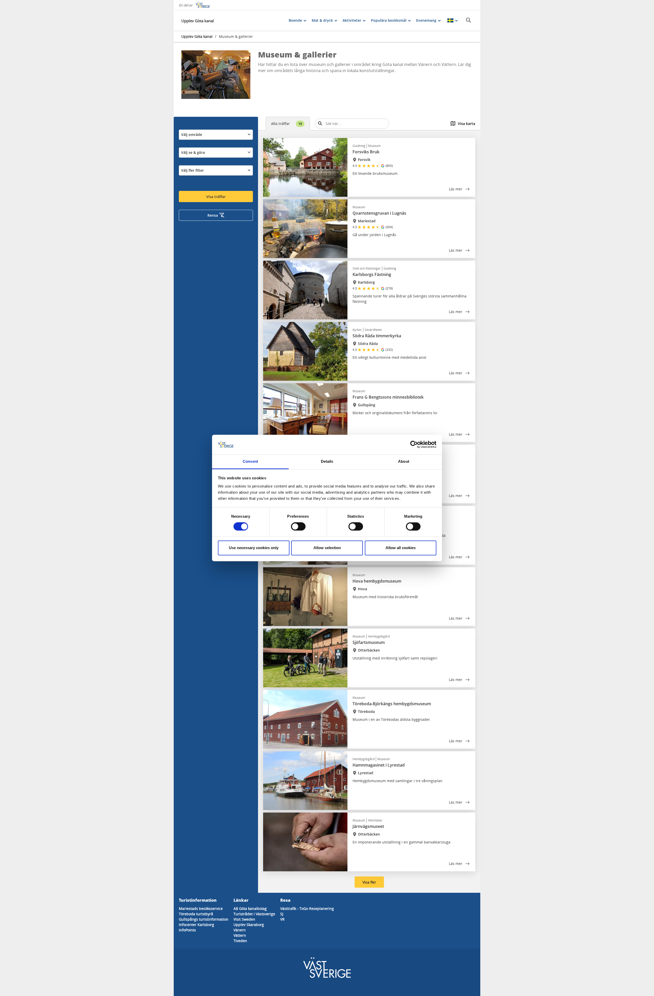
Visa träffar (216, 196)
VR (282, 919)
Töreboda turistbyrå (196, 913)
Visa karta (466, 123)
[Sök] (468, 20)
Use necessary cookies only (253, 548)
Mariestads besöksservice (201, 908)
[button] (215, 74)
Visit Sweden (244, 919)
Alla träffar (286, 123)
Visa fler (369, 882)
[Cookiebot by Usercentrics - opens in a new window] (414, 444)
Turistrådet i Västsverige (254, 913)
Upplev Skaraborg (248, 924)
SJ (281, 913)
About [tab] (403, 461)
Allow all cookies (401, 548)
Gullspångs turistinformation (203, 919)
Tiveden (240, 940)
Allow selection (327, 548)
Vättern (239, 935)
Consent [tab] (250, 461)
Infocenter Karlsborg (196, 924)
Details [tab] (327, 461)
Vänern (239, 930)
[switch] (298, 527)
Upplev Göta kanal (197, 36)
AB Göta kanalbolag (250, 908)
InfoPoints (187, 930)
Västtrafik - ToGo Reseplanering (307, 908)
